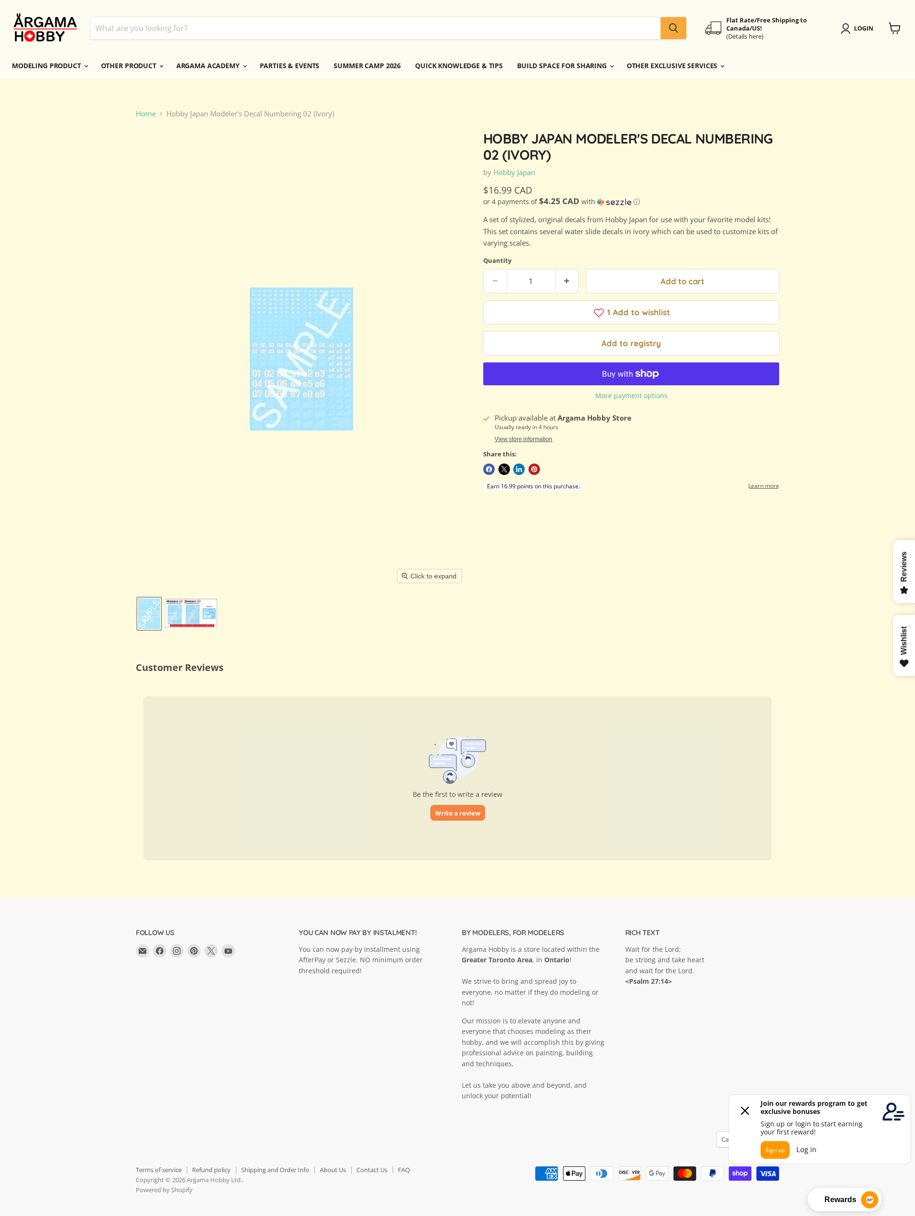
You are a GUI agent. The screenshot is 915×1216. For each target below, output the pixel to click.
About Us (333, 1169)
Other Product (129, 65)
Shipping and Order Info (275, 1169)
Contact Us (371, 1169)
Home (146, 114)
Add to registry (631, 343)
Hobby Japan (514, 172)
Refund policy (211, 1169)
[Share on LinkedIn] (519, 469)
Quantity (497, 260)
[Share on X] (504, 469)
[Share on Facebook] (489, 469)
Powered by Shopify (164, 1189)
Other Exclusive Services (673, 65)
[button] (149, 614)
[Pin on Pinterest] (534, 469)
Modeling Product (47, 65)
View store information (523, 439)
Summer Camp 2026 (367, 65)
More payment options (631, 396)
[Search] (673, 28)
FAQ (404, 1169)
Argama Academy (209, 65)
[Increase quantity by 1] (567, 281)
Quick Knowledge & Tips (459, 65)
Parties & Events (290, 65)
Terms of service (159, 1169)
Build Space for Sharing (563, 65)
